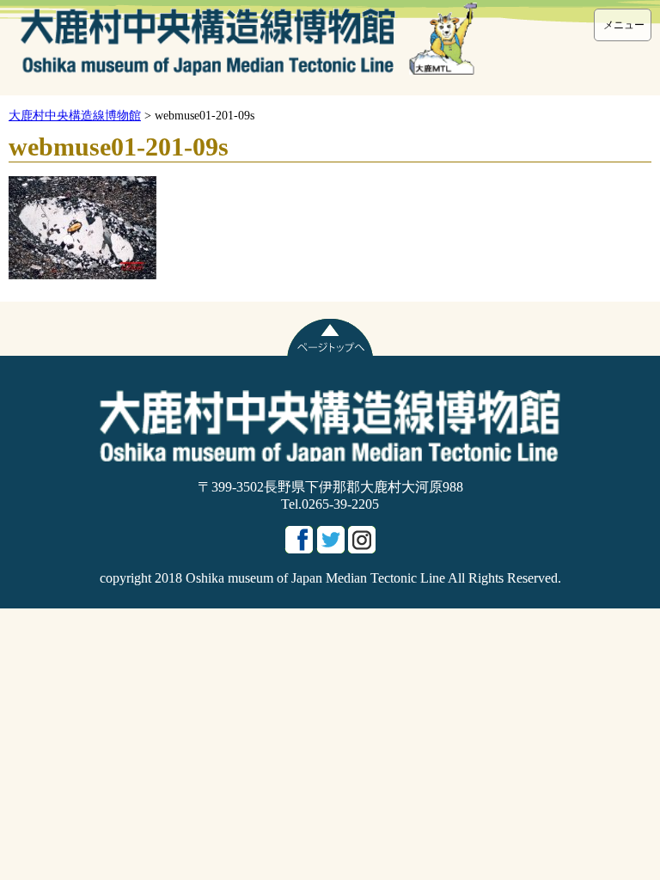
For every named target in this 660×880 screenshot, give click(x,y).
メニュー (624, 25)
